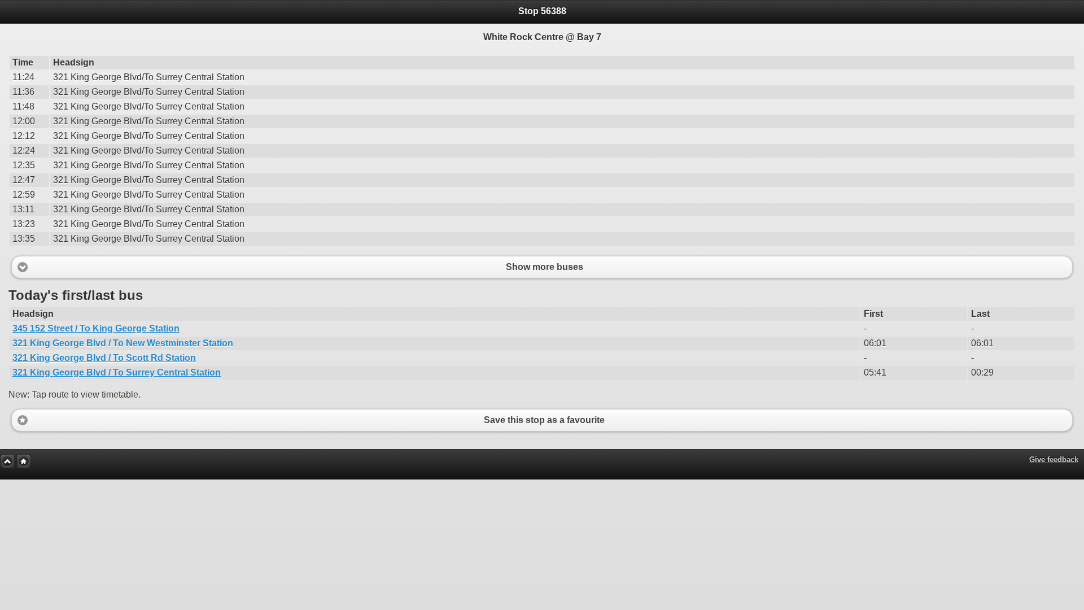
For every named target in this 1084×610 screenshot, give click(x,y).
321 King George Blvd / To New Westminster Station (122, 343)
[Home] (23, 461)
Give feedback (1053, 459)
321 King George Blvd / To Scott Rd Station (104, 358)
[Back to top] (7, 461)
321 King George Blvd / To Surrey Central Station (116, 372)
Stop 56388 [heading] (542, 11)
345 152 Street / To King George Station (96, 328)
